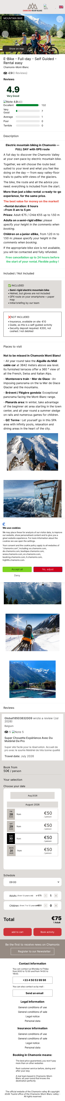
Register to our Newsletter (34, 951)
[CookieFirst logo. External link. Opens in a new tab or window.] (4, 524)
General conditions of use (32, 1007)
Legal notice (33, 1016)
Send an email (34, 993)
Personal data (32, 1020)
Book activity (47, 932)
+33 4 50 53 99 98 (34, 980)
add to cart (17, 932)
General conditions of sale (32, 1011)
